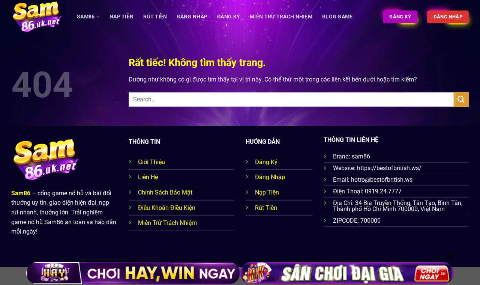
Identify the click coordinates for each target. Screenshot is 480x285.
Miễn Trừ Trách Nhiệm (281, 17)
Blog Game (337, 17)
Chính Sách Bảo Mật (165, 192)
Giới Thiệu (151, 162)
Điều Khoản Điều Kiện (166, 207)
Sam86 (85, 17)
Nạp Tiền (122, 17)
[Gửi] (461, 99)
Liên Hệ (148, 177)
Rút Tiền (155, 17)
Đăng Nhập (192, 17)
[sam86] (38, 17)
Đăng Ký (228, 17)
